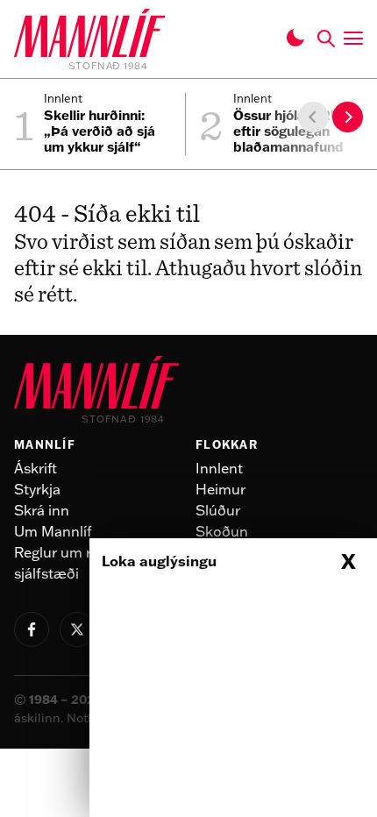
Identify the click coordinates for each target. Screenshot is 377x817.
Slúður (218, 510)
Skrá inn (41, 510)
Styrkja (37, 489)
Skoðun (222, 531)
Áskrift (35, 468)
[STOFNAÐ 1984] (90, 36)
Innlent (219, 468)
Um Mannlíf (53, 531)
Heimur (220, 489)
